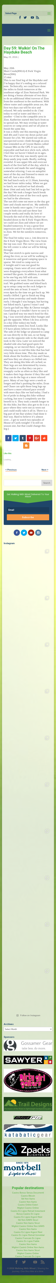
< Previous (11, 469)
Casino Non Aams (28, 1229)
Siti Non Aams (28, 1198)
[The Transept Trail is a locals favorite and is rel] (28, 663)
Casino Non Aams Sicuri (28, 1223)
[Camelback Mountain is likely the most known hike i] (28, 616)
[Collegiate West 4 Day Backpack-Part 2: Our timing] (28, 943)
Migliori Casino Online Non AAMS (28, 1226)
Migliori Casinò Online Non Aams (28, 1247)
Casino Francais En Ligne (28, 1238)
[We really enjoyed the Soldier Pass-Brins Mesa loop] (28, 710)
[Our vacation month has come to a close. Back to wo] (28, 896)
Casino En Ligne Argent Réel (28, 1217)
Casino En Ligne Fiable (27, 1241)
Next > (45, 469)
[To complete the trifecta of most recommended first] (28, 756)
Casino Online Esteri (28, 1204)
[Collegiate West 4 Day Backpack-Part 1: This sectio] (28, 989)
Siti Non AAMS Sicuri (28, 1220)
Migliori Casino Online (28, 1208)
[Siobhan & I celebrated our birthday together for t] (28, 849)
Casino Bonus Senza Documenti (28, 1192)
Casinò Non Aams (28, 1202)
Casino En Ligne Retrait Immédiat (27, 1235)
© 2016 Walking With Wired (21, 1268)
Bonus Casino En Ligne (28, 1214)
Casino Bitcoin (28, 1196)
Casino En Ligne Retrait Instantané (28, 1211)
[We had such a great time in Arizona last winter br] (28, 803)
